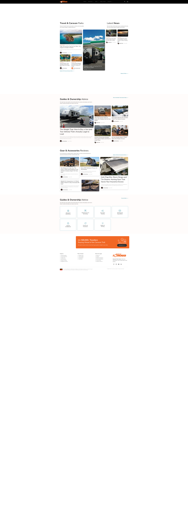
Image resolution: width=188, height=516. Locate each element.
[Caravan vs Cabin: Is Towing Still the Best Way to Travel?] (94, 50)
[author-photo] (61, 53)
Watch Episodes (64, 255)
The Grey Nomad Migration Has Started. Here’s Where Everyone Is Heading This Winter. (76, 65)
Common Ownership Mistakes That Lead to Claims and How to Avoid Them (102, 139)
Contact (97, 256)
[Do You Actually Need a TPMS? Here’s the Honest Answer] (120, 130)
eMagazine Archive (64, 261)
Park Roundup (62, 62)
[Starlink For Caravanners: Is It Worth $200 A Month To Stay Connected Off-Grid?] (90, 185)
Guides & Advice (64, 260)
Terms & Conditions (99, 259)
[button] (125, 2)
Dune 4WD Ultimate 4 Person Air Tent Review (89, 168)
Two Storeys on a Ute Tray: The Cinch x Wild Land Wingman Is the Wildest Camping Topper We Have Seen (69, 170)
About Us (98, 255)
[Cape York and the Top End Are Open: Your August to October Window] (71, 37)
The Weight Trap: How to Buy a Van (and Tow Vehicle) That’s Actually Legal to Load (76, 131)
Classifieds (80, 259)
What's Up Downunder (77, 68)
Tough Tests (63, 257)
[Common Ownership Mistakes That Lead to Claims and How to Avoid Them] (102, 130)
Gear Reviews (63, 259)
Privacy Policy (98, 260)
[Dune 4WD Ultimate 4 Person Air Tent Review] (89, 162)
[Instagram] (116, 264)
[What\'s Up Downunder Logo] (66, 1)
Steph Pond (110, 42)
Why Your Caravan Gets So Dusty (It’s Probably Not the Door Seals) (102, 119)
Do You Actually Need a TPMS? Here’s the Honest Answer (119, 138)
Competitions (81, 257)
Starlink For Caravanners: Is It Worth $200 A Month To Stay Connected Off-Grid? (70, 182)
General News (107, 37)
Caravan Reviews (64, 256)
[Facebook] (114, 264)
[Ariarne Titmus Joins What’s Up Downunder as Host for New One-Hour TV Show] (111, 33)
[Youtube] (119, 264)
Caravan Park (86, 64)
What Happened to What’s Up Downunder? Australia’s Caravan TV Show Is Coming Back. (122, 40)
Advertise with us (99, 261)
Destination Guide (73, 62)
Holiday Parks (81, 255)
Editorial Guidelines (99, 257)
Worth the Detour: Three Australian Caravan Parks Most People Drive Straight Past (65, 65)
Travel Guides (81, 256)
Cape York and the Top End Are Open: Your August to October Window (70, 46)
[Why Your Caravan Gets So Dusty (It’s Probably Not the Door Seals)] (102, 111)
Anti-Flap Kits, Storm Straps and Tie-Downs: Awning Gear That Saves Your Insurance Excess (114, 179)
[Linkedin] (121, 264)
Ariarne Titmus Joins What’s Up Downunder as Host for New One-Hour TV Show (111, 39)
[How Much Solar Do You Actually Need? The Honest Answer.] (120, 111)
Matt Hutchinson (64, 52)
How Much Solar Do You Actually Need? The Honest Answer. (120, 118)
